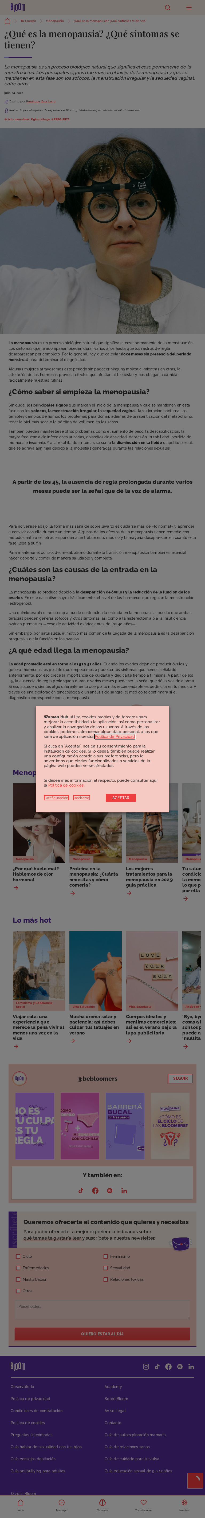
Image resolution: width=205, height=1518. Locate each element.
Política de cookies (66, 785)
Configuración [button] (56, 798)
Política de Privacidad (115, 736)
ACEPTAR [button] (120, 798)
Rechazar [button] (81, 798)
